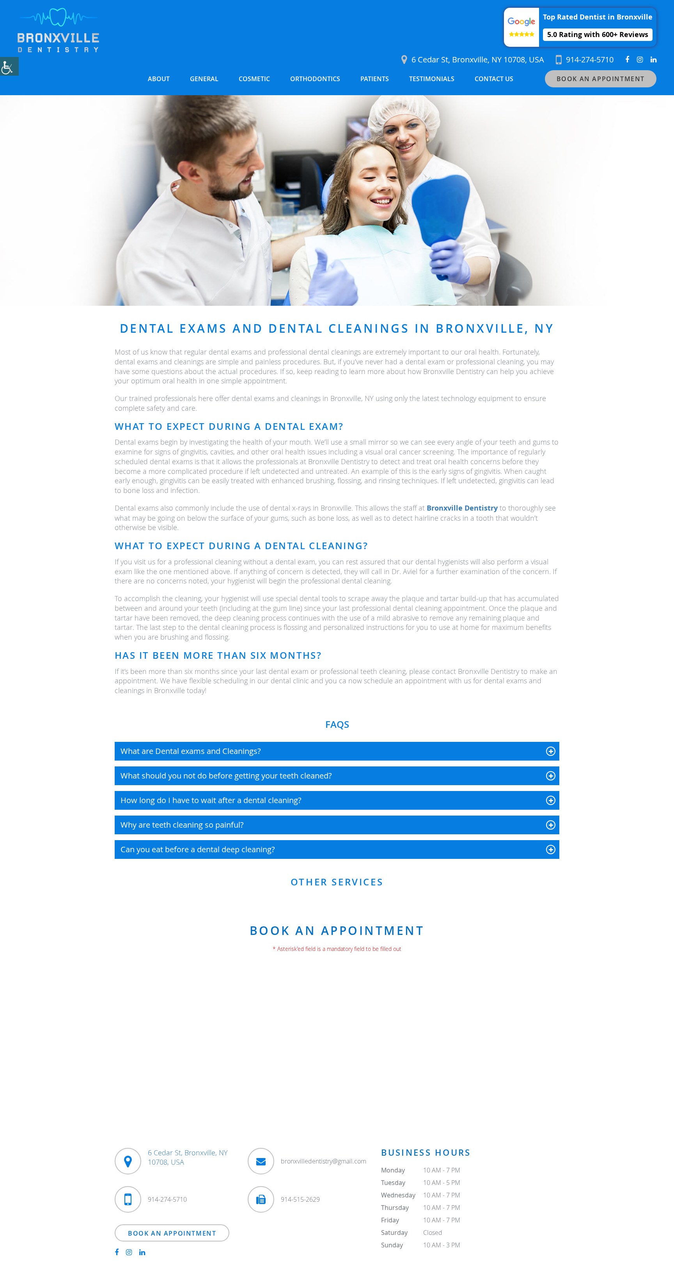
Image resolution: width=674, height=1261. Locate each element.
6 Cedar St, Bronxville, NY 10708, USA (477, 59)
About (159, 78)
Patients (374, 78)
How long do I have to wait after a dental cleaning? (211, 800)
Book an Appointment (601, 78)
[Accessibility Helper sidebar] (9, 66)
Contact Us (494, 78)
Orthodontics (315, 78)
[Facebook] (627, 59)
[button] (580, 27)
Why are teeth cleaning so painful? (182, 824)
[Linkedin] (653, 59)
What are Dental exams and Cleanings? (191, 751)
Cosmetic (254, 78)
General (204, 78)
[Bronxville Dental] (58, 30)
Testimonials (431, 78)
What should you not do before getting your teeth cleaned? (226, 775)
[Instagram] (640, 59)
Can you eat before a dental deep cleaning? (198, 849)
